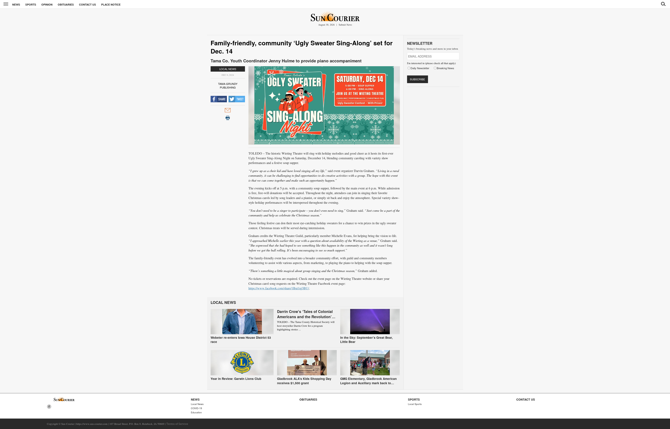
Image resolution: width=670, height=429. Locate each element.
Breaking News (445, 68)
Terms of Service (177, 424)
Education (196, 412)
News (16, 4)
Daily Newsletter (420, 68)
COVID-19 (196, 408)
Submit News (345, 24)
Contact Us (87, 4)
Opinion (47, 4)
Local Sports (415, 404)
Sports (30, 4)
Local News (227, 69)
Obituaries (66, 4)
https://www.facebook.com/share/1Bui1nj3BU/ (278, 288)
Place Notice (111, 4)
